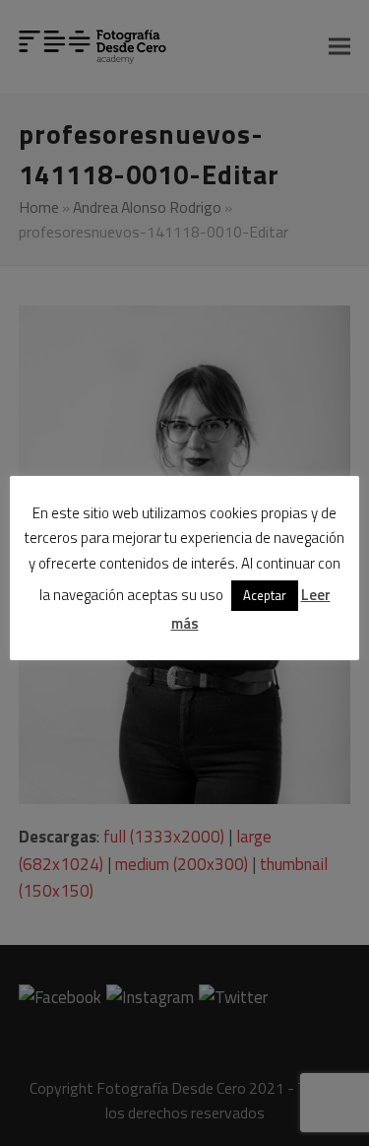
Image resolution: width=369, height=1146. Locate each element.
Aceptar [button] (264, 595)
